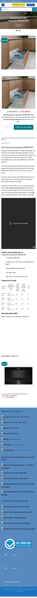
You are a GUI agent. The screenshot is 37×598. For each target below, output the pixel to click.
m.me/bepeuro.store (18, 444)
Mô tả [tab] (3, 139)
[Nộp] (34, 9)
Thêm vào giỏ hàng (23, 127)
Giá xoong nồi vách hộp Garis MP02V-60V (17, 147)
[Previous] (3, 71)
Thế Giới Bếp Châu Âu (12, 582)
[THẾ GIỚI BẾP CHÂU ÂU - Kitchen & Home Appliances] (18, 5)
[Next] (8, 71)
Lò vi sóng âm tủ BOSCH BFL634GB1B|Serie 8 (15, 394)
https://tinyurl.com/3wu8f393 (22, 450)
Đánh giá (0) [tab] (5, 143)
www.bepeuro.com (15, 439)
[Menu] (3, 4)
